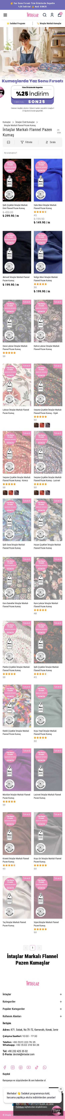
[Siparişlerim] (52, 15)
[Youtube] (29, 1067)
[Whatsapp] (45, 1067)
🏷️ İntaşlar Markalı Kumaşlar (49, 23)
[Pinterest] (21, 1067)
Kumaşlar (7, 122)
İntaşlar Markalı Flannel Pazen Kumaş (20, 125)
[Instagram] (13, 1067)
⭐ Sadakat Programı (16, 23)
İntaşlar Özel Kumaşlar (25, 122)
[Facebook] (5, 1067)
